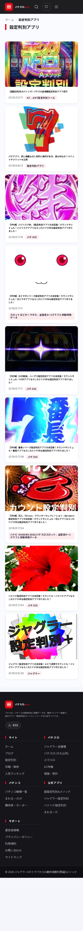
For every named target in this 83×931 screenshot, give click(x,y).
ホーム (9, 20)
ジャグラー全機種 (55, 746)
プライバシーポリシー (19, 837)
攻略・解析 (12, 767)
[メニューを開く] (56, 7)
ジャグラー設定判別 (56, 798)
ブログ (9, 753)
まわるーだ (51, 812)
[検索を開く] (36, 7)
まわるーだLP (13, 798)
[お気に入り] (46, 6)
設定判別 (10, 760)
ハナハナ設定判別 (55, 805)
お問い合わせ (13, 850)
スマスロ (49, 760)
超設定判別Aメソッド (57, 792)
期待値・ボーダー (16, 805)
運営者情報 (12, 830)
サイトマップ (13, 857)
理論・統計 (51, 773)
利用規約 (10, 843)
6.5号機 (48, 767)
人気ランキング (14, 773)
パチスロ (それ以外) (56, 753)
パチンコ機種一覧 (16, 792)
